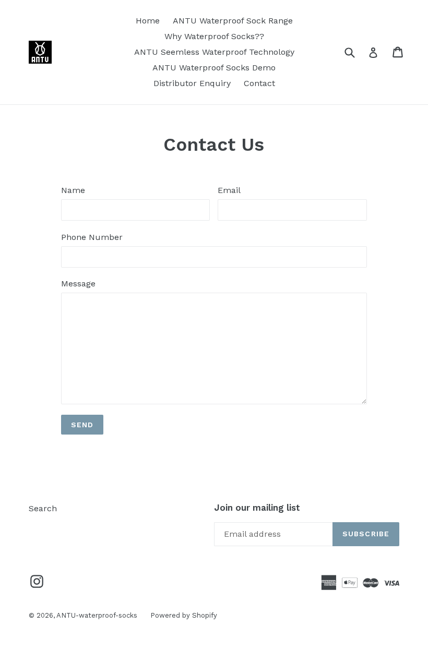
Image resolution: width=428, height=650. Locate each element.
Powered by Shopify (183, 615)
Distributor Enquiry (192, 83)
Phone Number (92, 237)
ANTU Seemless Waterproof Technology (214, 52)
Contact (259, 83)
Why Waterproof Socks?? (214, 36)
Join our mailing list (257, 507)
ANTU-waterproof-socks (96, 615)
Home (148, 21)
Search (43, 508)
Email (229, 190)
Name (73, 190)
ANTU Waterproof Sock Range (233, 21)
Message (78, 283)
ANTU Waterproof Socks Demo (214, 68)
